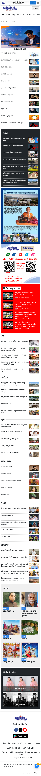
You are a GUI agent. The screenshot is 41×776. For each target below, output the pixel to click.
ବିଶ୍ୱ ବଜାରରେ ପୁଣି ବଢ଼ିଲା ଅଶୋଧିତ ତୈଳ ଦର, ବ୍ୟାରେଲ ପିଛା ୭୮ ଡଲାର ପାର (13, 356)
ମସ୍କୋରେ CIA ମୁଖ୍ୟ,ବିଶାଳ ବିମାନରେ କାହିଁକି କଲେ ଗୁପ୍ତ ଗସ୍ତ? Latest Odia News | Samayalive (25, 314)
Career (31, 743)
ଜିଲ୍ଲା (13, 14)
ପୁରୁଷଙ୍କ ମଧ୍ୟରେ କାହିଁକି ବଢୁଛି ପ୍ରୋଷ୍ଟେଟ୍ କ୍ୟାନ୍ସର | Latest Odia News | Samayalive (25, 305)
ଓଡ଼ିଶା (8, 14)
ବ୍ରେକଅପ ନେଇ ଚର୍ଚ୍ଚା (7, 74)
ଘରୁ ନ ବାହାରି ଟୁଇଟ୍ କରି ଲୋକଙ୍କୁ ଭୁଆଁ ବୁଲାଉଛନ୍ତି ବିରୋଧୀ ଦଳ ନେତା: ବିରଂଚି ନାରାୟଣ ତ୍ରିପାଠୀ (14, 565)
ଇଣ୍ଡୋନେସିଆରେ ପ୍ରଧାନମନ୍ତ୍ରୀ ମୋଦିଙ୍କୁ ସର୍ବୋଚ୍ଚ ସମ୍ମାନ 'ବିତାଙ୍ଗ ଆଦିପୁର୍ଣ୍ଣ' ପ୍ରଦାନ (15, 363)
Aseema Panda (20, 688)
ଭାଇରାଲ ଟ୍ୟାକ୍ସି (5, 81)
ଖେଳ (29, 14)
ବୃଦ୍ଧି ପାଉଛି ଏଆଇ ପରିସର (8, 53)
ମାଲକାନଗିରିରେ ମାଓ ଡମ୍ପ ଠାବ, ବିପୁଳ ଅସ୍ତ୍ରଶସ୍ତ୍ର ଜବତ (15, 167)
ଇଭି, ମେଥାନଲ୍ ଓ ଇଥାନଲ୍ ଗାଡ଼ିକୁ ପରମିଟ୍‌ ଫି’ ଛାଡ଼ (14, 397)
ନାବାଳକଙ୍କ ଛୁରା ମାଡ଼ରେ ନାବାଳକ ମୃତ (12, 123)
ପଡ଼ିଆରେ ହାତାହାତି (6, 536)
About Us (6, 743)
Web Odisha (34, 773)
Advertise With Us (19, 743)
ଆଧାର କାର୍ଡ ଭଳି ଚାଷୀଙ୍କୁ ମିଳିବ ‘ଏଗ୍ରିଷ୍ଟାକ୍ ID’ (13, 432)
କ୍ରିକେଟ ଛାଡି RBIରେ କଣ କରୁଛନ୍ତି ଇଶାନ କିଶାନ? (14, 508)
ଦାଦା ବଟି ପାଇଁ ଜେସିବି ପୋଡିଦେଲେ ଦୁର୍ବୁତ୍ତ (14, 159)
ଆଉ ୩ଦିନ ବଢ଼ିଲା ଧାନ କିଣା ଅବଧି (10, 453)
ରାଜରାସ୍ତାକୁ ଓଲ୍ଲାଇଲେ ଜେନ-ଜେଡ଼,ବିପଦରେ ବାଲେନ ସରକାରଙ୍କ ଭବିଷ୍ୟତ (13, 349)
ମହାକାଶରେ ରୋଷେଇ (7, 102)
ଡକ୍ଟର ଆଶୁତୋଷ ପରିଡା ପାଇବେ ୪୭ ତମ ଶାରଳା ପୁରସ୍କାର (29, 613)
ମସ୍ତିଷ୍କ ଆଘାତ (5, 109)
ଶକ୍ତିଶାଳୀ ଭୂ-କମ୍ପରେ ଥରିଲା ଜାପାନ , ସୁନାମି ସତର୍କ (14, 341)
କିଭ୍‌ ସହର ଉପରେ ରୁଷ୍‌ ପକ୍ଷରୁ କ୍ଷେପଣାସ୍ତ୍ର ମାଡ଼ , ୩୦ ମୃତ (14, 370)
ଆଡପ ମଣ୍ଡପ (7, 639)
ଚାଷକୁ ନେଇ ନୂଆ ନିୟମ (7, 446)
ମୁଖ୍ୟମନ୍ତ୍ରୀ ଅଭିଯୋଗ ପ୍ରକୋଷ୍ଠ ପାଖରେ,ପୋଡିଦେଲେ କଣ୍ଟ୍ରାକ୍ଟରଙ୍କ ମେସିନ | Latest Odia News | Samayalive (26, 324)
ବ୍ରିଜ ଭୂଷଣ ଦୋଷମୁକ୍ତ (7, 515)
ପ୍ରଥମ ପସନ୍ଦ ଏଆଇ (6, 67)
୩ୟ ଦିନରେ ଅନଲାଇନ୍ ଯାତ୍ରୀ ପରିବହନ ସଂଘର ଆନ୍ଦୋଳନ (13, 412)
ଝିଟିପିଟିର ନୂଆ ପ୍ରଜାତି (7, 95)
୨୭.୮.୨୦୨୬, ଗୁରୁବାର (7, 116)
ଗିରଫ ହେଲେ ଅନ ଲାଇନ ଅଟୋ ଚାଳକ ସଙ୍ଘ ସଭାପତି (12, 391)
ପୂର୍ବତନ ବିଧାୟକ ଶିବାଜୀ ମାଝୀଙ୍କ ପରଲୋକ (12, 550)
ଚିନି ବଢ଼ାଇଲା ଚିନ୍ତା (6, 404)
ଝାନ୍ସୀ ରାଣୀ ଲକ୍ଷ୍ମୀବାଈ (28, 662)
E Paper (35, 8)
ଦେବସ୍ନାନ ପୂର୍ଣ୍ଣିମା (8, 662)
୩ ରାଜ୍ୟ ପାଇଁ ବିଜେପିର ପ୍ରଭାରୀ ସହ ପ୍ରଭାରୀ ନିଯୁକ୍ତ (14, 557)
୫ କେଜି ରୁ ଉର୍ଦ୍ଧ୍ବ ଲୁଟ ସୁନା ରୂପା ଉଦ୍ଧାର (12, 152)
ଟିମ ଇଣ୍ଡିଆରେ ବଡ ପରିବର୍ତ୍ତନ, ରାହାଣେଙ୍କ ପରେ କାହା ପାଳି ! (13, 523)
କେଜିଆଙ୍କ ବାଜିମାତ (6, 473)
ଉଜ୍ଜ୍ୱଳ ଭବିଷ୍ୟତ (20, 49)
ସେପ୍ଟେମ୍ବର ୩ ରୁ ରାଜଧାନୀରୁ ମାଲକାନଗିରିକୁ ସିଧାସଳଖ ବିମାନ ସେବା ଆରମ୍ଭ (14, 181)
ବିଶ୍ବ (34, 14)
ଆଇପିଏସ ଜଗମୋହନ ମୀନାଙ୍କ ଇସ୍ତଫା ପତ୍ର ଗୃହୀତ (15, 60)
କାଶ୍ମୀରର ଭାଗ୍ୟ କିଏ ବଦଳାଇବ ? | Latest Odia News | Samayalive (25, 294)
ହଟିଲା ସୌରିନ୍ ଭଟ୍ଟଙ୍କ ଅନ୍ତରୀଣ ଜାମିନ (11, 480)
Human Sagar (20, 704)
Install (33, 3)
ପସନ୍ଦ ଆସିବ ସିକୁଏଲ (6, 487)
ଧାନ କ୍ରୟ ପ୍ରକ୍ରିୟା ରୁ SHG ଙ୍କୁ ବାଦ (10, 439)
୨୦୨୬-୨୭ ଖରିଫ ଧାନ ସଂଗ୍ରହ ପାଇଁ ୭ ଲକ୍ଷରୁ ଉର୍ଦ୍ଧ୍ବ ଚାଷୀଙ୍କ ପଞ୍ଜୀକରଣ (14, 426)
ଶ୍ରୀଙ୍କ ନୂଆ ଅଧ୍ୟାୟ (5, 494)
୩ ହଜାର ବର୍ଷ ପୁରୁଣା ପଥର (9, 88)
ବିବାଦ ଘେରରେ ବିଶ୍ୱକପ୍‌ (7, 529)
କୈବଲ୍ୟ (24, 639)
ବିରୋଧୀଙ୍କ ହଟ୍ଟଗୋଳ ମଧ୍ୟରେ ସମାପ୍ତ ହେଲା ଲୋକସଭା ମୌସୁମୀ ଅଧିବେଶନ (12, 579)
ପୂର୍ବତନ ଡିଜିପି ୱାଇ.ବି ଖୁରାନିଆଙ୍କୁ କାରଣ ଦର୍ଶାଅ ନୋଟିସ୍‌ (13, 174)
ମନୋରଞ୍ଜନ (21, 14)
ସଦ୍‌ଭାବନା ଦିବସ (8, 611)
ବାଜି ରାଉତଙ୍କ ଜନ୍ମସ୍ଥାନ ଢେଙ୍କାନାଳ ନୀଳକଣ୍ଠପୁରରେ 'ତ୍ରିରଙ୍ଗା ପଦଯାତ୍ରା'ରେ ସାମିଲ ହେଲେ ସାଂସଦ (14, 572)
